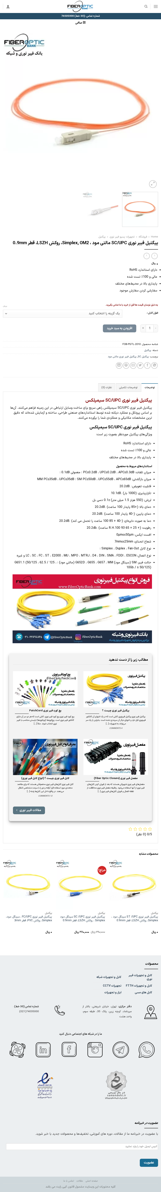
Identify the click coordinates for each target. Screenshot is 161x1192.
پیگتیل (102, 237)
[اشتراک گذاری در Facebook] (147, 365)
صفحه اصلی (92, 1181)
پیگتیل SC (143, 357)
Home (154, 237)
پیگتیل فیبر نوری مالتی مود (122, 357)
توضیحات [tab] (150, 387)
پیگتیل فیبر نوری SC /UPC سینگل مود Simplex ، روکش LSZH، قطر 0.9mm (82, 918)
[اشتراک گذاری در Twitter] (140, 365)
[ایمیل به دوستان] (133, 365)
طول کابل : (152, 313)
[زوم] (153, 184)
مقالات (79, 1181)
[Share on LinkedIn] (119, 365)
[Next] (8, 111)
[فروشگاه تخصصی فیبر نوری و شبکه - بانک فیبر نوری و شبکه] (80, 6)
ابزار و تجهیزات (112, 993)
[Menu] (155, 6)
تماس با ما (68, 1181)
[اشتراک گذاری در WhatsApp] (154, 365)
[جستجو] (145, 6)
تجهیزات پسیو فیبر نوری (122, 237)
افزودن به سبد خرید (119, 328)
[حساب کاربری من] (8, 6)
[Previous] (150, 111)
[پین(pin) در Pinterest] (126, 365)
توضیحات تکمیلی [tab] (128, 387)
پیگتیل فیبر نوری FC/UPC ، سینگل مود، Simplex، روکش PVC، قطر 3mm (29, 918)
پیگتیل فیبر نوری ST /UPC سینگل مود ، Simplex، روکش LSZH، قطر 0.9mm (134, 918)
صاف (5, 306)
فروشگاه (143, 237)
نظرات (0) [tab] (106, 387)
